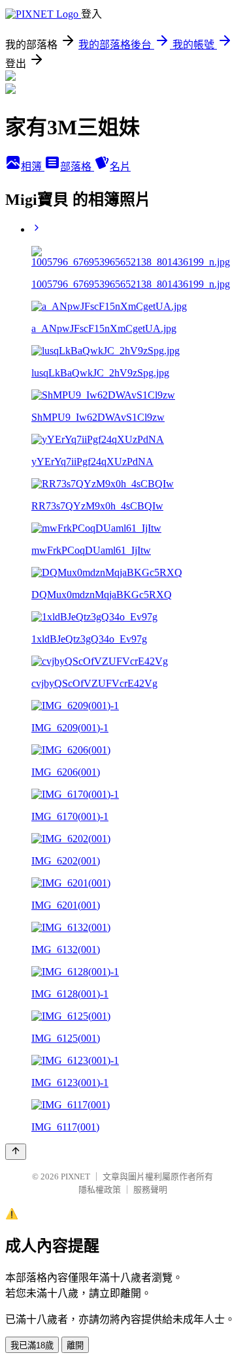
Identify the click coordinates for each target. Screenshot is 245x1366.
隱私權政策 (99, 1189)
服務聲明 (150, 1189)
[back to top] (15, 1152)
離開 (75, 1345)
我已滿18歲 (32, 1345)
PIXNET (75, 1176)
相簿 (32, 166)
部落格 (77, 166)
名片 (120, 166)
